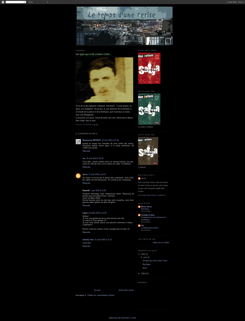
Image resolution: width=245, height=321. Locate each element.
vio (84, 158)
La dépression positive (150, 228)
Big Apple (146, 264)
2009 (143, 273)
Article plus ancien (126, 290)
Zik (142, 225)
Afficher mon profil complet (152, 195)
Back (145, 268)
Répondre (86, 151)
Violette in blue (147, 215)
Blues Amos (146, 207)
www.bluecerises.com (122, 318)
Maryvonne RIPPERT (92, 140)
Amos (85, 174)
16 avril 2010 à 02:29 (94, 158)
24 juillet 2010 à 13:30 (97, 213)
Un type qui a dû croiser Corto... (156, 261)
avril (145, 257)
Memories (145, 209)
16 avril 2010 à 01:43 (110, 140)
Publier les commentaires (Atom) (100, 295)
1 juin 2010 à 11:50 (98, 190)
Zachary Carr (88, 240)
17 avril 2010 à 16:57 (97, 174)
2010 (143, 254)
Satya (143, 178)
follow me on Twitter (161, 242)
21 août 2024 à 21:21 (103, 240)
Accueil (97, 290)
